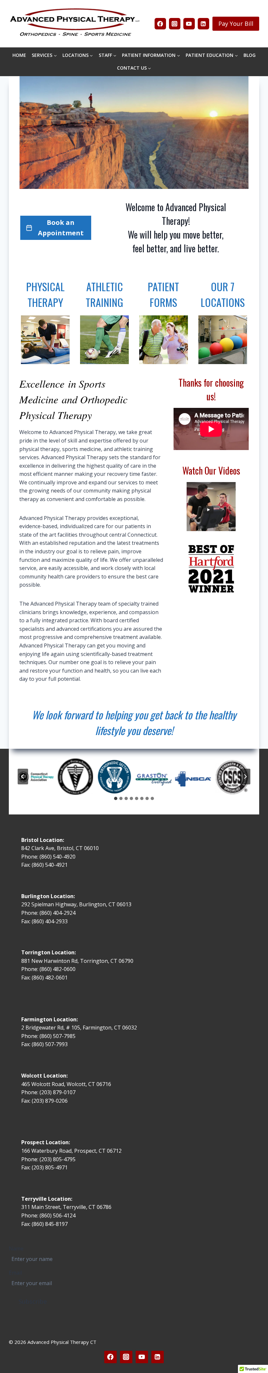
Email (15, 1272)
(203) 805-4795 (57, 1159)
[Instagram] (174, 23)
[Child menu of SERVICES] (44, 55)
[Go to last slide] (23, 776)
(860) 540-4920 (57, 856)
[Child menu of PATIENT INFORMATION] (151, 55)
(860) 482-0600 (57, 969)
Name (16, 1248)
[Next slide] (245, 776)
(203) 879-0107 (58, 1092)
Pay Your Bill (235, 23)
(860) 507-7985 (57, 1036)
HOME (19, 55)
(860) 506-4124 (57, 1215)
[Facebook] (160, 23)
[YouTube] (189, 23)
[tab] (115, 798)
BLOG (249, 55)
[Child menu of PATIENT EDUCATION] (212, 55)
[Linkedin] (203, 23)
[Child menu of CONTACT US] (134, 68)
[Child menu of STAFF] (107, 55)
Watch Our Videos (211, 470)
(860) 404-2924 (57, 912)
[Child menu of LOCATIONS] (77, 55)
